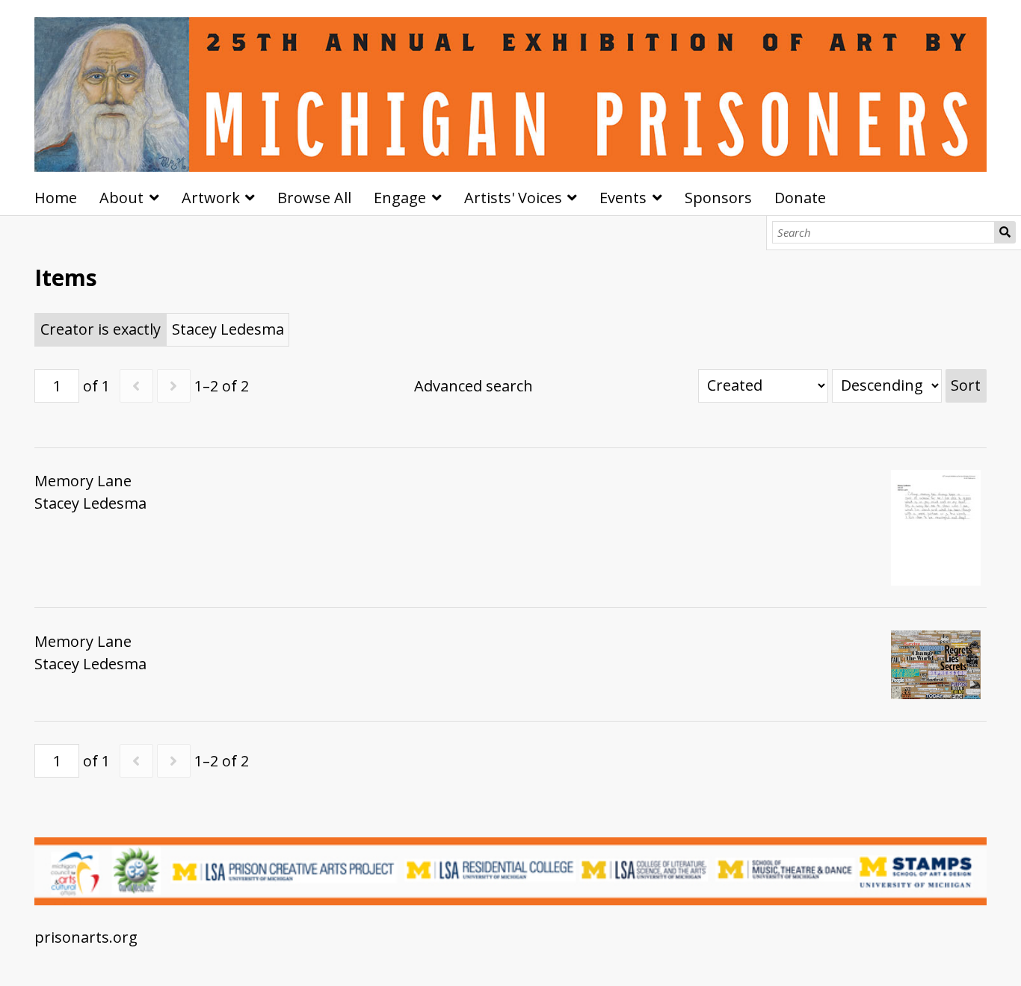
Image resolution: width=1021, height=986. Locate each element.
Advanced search (473, 386)
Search (1005, 232)
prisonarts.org (86, 937)
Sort (966, 385)
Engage (400, 197)
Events (623, 197)
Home (55, 197)
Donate (800, 197)
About (121, 197)
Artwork (211, 197)
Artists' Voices (513, 197)
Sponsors (718, 197)
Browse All (314, 197)
